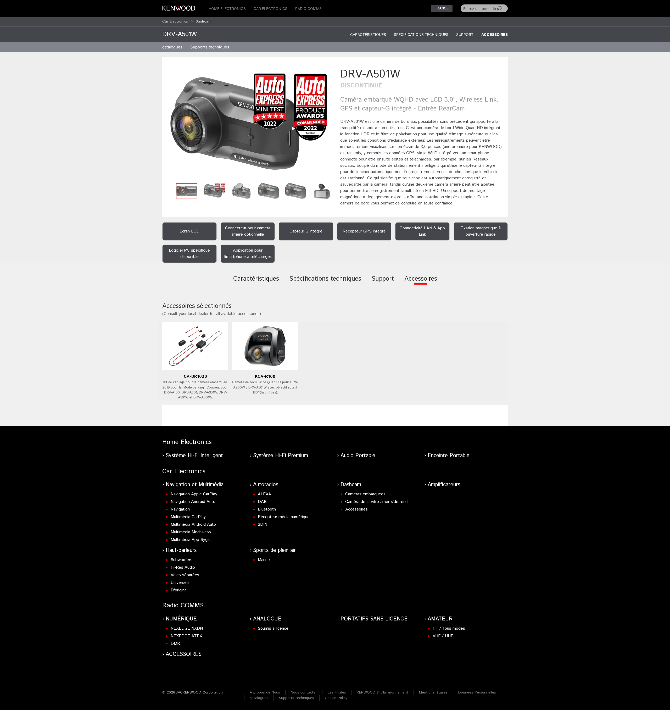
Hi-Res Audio (183, 567)
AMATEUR (440, 619)
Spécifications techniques (421, 34)
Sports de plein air (274, 550)
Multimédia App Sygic (190, 540)
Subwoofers (181, 560)
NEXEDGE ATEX (186, 636)
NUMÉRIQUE (181, 619)
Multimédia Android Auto (193, 525)
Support (464, 34)
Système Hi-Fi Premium (280, 455)
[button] (249, 123)
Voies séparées (185, 575)
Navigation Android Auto (193, 502)
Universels (180, 583)
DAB (262, 502)
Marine (264, 560)
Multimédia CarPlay (188, 517)
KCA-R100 (265, 377)
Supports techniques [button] (209, 47)
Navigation (180, 509)
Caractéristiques (368, 34)
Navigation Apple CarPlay (194, 494)
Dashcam (350, 485)
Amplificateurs (444, 485)
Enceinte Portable (449, 455)
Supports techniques (296, 698)
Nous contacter (304, 692)
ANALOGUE (267, 619)
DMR (175, 644)
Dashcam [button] (203, 21)
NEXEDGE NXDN (187, 628)
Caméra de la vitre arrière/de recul (376, 502)
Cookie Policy (336, 698)
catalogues (172, 47)
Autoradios (265, 485)
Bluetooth (267, 509)
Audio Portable (357, 455)
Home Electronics (227, 8)
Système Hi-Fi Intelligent (194, 455)
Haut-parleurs (181, 550)
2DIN (262, 525)
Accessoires (494, 34)
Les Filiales (337, 692)
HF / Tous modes (449, 628)
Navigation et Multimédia (195, 485)
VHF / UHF (443, 636)
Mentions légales (433, 692)
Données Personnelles (477, 692)
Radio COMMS (308, 8)
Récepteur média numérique (284, 517)
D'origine (179, 590)
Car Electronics (270, 8)
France (442, 8)
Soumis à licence (273, 628)
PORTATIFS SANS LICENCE (373, 619)
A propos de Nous (265, 692)
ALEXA (264, 494)
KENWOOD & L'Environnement (382, 692)
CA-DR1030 (195, 377)
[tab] (256, 282)
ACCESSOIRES (184, 654)
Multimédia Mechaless (191, 532)
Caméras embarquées (365, 494)
